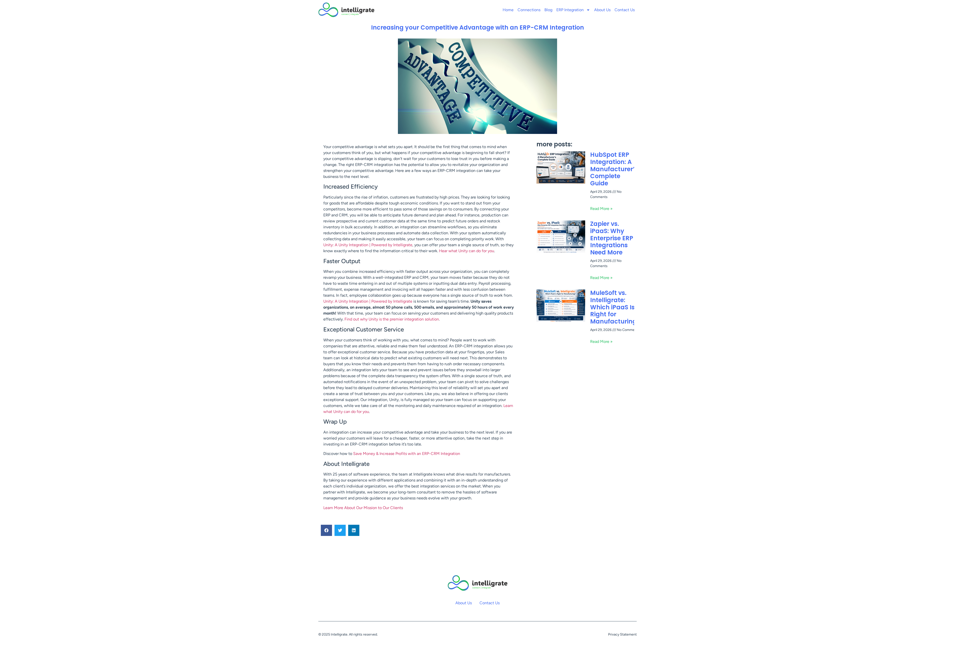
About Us (602, 9)
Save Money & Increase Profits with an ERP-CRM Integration (406, 453)
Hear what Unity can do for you (466, 250)
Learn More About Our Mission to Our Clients (363, 507)
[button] (326, 530)
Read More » (601, 208)
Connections (529, 9)
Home (508, 9)
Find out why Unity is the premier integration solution (391, 319)
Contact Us (625, 9)
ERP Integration (570, 9)
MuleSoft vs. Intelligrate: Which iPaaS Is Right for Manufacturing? (615, 307)
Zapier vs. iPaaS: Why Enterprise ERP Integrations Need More (611, 238)
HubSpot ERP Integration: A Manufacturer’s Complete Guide (614, 169)
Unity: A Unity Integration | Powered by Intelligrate (367, 244)
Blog (548, 9)
